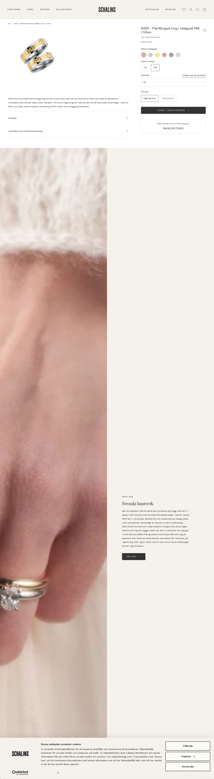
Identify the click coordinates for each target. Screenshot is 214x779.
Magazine (170, 10)
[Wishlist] (184, 9)
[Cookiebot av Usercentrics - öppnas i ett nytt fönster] (20, 773)
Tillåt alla (188, 746)
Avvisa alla (188, 766)
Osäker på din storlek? (194, 75)
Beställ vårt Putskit (173, 128)
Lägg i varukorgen (171, 110)
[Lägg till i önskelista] (205, 30)
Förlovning (14, 10)
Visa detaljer (48, 772)
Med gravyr (168, 98)
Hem (9, 23)
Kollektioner (64, 10)
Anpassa (186, 756)
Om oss (132, 557)
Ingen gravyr (149, 98)
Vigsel (30, 10)
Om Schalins (152, 10)
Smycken (45, 10)
